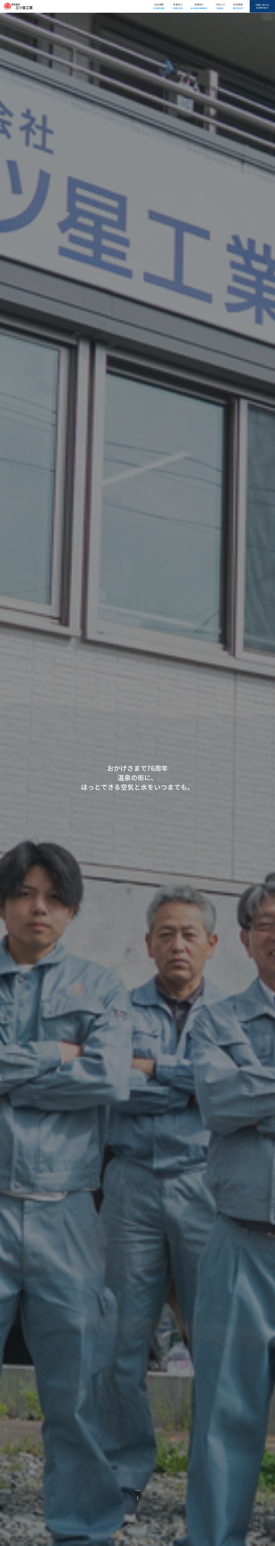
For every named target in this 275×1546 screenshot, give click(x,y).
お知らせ (220, 6)
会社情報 (159, 6)
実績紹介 (199, 6)
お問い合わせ (262, 6)
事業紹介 (178, 6)
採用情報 (238, 6)
